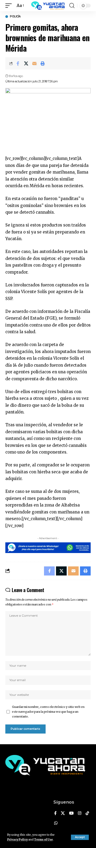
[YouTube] (71, 813)
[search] (72, 5)
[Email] (34, 63)
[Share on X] (26, 63)
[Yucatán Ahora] (48, 5)
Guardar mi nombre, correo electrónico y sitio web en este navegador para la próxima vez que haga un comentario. (48, 711)
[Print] (42, 63)
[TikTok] (87, 813)
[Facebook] (55, 813)
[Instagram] (79, 813)
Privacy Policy (17, 839)
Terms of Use (43, 839)
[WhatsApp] (55, 823)
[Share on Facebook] (18, 63)
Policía (15, 16)
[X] (63, 813)
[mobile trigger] (9, 5)
